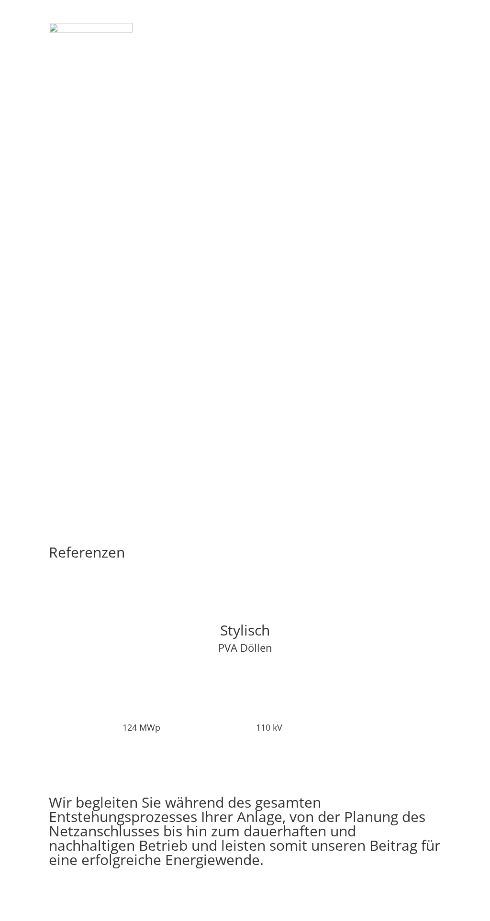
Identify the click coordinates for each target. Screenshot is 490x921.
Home (244, 27)
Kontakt (342, 27)
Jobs (377, 27)
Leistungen (287, 27)
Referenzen (419, 27)
